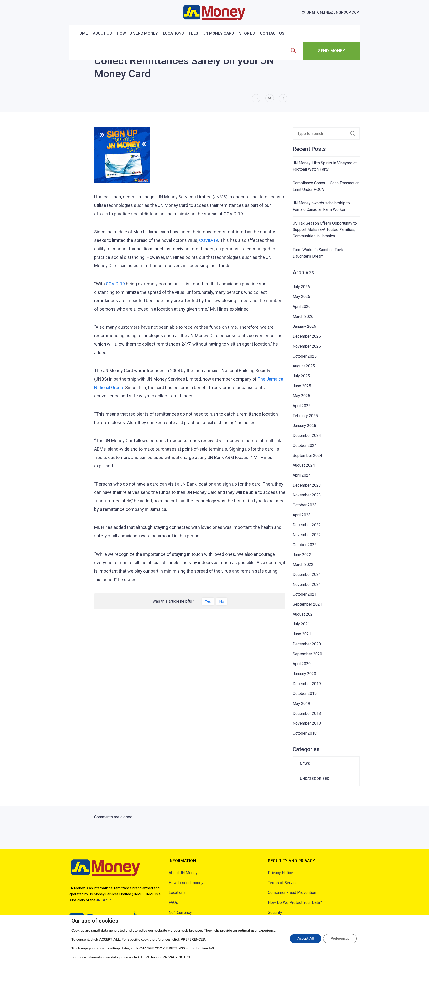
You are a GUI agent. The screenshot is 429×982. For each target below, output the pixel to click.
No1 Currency (180, 912)
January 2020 (304, 673)
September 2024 (307, 455)
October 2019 (305, 693)
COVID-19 (208, 240)
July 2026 (301, 286)
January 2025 (304, 425)
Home (82, 33)
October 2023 (305, 505)
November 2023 (307, 495)
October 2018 (305, 733)
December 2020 (307, 644)
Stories (247, 33)
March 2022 (303, 564)
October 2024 (305, 445)
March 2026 (303, 316)
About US (102, 33)
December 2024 (307, 435)
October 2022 (305, 544)
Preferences (340, 938)
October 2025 (305, 356)
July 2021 (301, 624)
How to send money (137, 33)
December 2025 (307, 336)
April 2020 (302, 663)
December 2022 (307, 525)
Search (355, 133)
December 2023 (307, 485)
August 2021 (304, 614)
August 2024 (304, 465)
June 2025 (302, 386)
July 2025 (301, 376)
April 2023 (302, 515)
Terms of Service (283, 882)
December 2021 (307, 574)
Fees (193, 33)
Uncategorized (314, 779)
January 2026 (304, 326)
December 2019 (307, 683)
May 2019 (301, 703)
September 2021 (307, 604)
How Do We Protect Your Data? (295, 902)
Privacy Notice (280, 872)
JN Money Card (218, 33)
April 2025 (302, 405)
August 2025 (304, 366)
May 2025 (301, 395)
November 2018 (307, 723)
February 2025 (305, 415)
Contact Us (272, 33)
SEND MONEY (331, 50)
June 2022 (302, 554)
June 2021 (302, 634)
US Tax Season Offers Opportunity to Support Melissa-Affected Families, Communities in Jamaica (325, 229)
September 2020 (307, 654)
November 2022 (307, 534)
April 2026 (302, 306)
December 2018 (307, 713)
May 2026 (301, 296)
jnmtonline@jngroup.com (333, 12)
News (305, 764)
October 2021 (305, 594)
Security (275, 912)
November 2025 (307, 346)
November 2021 (307, 584)
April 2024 (302, 475)
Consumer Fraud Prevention (292, 892)
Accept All (305, 938)
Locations (173, 33)
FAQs (173, 902)
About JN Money (183, 872)
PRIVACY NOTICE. (177, 957)
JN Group (103, 900)
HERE (145, 957)
